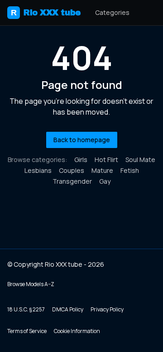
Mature (102, 170)
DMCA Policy (67, 309)
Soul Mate (140, 159)
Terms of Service (27, 331)
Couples (71, 170)
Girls (80, 159)
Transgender (72, 181)
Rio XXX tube (46, 12)
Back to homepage (81, 139)
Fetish (129, 170)
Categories (112, 12)
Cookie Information (77, 331)
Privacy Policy (107, 309)
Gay (104, 181)
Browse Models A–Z (30, 284)
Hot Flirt (106, 159)
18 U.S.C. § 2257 (26, 309)
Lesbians (38, 170)
